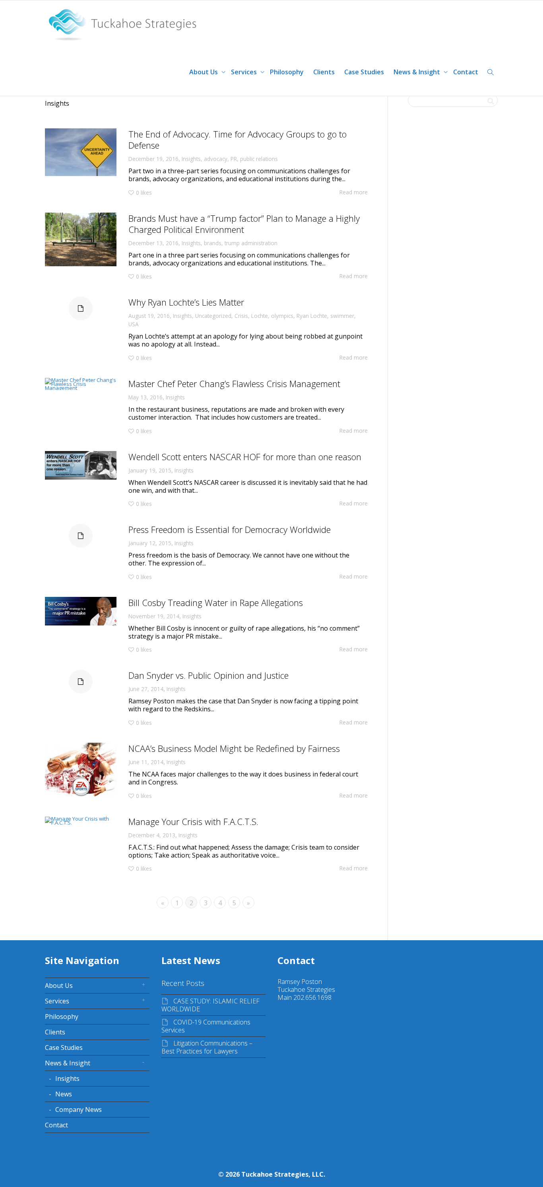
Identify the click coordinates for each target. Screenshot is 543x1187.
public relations (259, 159)
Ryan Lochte (312, 316)
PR (234, 159)
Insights (191, 159)
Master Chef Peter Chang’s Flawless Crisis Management (234, 383)
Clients (324, 72)
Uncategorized (213, 316)
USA (133, 324)
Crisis (241, 316)
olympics (282, 316)
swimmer (342, 316)
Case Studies (364, 72)
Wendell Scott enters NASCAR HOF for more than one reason (244, 457)
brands (212, 243)
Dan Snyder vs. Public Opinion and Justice (208, 675)
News (63, 1094)
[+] (80, 152)
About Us (204, 72)
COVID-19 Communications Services (205, 1026)
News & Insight (418, 72)
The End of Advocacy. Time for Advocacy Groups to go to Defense (237, 139)
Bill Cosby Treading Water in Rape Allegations (215, 602)
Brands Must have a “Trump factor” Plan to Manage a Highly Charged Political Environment (244, 223)
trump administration (251, 243)
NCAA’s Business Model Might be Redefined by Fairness (234, 748)
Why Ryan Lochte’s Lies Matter (186, 302)
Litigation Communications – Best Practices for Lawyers (206, 1047)
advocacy (215, 159)
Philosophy (287, 72)
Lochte (259, 316)
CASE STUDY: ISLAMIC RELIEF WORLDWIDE (210, 1005)
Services (244, 72)
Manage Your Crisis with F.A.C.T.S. (193, 821)
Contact (465, 72)
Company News (78, 1109)
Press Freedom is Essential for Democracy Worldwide (229, 529)
